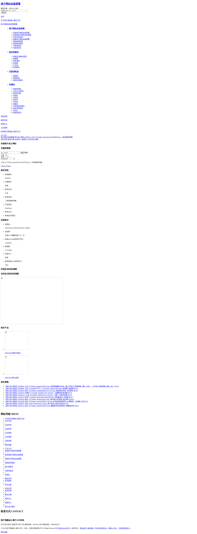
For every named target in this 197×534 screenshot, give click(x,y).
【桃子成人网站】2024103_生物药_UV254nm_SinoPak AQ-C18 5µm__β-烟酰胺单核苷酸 (38, 393)
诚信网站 (90, 528)
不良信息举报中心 (101, 528)
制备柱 (15, 104)
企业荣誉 (8, 429)
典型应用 (4, 139)
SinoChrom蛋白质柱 (12, 377)
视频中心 (25, 139)
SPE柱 (15, 110)
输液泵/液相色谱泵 (20, 56)
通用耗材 (16, 78)
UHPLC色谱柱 (18, 91)
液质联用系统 (18, 41)
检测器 (15, 58)
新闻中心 (4, 124)
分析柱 (15, 95)
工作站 (15, 65)
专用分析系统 (18, 37)
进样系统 (16, 61)
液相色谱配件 (18, 80)
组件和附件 (14, 52)
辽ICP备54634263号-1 (63, 528)
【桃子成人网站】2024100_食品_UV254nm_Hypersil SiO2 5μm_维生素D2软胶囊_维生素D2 (39, 399)
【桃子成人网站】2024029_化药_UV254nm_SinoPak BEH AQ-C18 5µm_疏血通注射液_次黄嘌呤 (41, 390)
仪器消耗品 (14, 71)
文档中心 (18, 139)
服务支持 (4, 120)
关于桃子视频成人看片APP (10, 20)
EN (5, 135)
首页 (2, 16)
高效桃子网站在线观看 (21, 33)
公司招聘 (4, 128)
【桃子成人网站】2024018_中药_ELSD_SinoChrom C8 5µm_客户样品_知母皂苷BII (36, 403)
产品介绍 (8, 448)
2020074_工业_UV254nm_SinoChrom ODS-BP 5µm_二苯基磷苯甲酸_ (49, 137)
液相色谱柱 (17, 89)
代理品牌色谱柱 (19, 106)
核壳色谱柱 (17, 93)
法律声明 (8, 441)
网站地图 (8, 445)
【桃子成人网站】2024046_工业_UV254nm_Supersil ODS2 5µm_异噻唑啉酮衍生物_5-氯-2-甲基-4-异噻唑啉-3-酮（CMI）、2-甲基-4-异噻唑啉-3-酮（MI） (62, 386)
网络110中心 (113, 528)
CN (2, 135)
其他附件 (16, 67)
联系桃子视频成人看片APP (10, 131)
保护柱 (15, 99)
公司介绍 (8, 421)
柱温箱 (15, 63)
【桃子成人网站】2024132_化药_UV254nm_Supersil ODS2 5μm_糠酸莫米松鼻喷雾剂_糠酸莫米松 (42, 406)
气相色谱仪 (17, 45)
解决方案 (11, 139)
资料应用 (4, 116)
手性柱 (15, 102)
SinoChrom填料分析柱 (13, 353)
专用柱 (15, 97)
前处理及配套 (18, 108)
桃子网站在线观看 (11, 3)
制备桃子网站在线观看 (21, 39)
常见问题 (8, 484)
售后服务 (8, 480)
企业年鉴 (8, 425)
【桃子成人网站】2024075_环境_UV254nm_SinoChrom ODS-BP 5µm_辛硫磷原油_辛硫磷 (39, 397)
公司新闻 (8, 433)
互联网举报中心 (124, 528)
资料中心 (8, 498)
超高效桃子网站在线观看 (22, 35)
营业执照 (83, 528)
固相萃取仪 (17, 112)
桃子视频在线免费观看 (9, 24)
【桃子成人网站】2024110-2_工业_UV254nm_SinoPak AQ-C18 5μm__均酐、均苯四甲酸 (38, 395)
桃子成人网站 (19, 137)
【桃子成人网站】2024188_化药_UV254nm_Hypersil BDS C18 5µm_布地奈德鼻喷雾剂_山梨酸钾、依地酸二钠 (46, 401)
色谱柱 (12, 84)
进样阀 (15, 76)
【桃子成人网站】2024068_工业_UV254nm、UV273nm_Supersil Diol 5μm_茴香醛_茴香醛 (41, 388)
